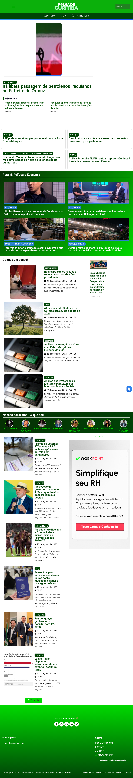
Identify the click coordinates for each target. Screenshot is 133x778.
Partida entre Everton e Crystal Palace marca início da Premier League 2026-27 (48, 535)
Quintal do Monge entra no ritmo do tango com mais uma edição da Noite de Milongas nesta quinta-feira (31, 160)
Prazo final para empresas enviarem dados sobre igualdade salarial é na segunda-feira (47, 578)
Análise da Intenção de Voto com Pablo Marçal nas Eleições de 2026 (61, 347)
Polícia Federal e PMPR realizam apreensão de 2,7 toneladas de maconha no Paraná (99, 160)
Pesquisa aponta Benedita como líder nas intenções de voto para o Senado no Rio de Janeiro (24, 105)
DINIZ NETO (58, 429)
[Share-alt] (76, 724)
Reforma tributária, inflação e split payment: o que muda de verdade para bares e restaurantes (33, 249)
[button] (33, 700)
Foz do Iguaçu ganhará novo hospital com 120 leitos (45, 622)
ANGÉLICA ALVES (91, 429)
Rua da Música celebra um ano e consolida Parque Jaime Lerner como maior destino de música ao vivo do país (98, 283)
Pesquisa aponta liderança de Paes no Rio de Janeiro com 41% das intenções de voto (71, 105)
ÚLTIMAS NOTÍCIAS (80, 16)
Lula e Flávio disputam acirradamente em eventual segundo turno (46, 664)
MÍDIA (63, 16)
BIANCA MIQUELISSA (74, 430)
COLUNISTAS (50, 16)
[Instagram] (61, 724)
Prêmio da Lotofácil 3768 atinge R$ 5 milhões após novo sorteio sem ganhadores (46, 449)
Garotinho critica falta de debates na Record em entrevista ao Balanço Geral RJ (96, 213)
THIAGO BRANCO (9, 429)
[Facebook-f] (56, 724)
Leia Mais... (8, 111)
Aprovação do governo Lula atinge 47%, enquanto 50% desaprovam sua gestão (47, 492)
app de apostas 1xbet (15, 743)
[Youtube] (66, 724)
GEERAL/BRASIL (10, 82)
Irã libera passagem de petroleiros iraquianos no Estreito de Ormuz (47, 89)
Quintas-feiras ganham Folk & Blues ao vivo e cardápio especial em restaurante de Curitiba (95, 249)
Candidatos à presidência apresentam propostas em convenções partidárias (98, 140)
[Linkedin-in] (71, 724)
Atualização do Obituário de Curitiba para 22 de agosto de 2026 (62, 311)
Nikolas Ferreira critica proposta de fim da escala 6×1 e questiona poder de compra (33, 213)
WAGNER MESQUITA (123, 430)
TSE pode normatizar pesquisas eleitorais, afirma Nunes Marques (33, 140)
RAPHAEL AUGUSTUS (26, 430)
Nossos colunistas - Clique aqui (23, 415)
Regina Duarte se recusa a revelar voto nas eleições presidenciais (60, 274)
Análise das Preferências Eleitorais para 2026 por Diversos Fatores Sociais (59, 383)
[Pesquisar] (128, 6)
